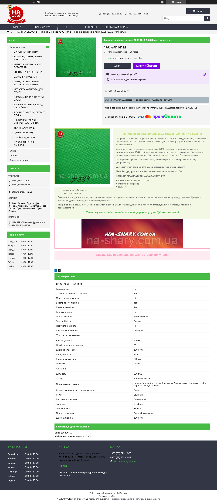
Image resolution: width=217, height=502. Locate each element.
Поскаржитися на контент (122, 499)
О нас (68, 27)
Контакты (91, 27)
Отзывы (14, 155)
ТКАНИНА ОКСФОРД (26, 32)
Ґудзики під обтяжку (23, 132)
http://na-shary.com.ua (22, 192)
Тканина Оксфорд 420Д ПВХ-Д (55, 32)
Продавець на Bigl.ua (108, 496)
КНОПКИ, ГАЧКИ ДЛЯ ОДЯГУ (28, 72)
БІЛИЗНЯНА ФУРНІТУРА (26, 52)
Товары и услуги (42, 27)
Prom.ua (123, 493)
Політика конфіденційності (148, 499)
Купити (117, 65)
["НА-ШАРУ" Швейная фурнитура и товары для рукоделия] (16, 23)
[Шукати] (207, 18)
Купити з (141, 65)
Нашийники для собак (24, 137)
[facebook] (55, 271)
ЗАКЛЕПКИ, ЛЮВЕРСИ (25, 77)
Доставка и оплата (116, 27)
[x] (59, 271)
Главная (18, 27)
